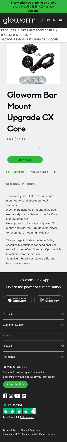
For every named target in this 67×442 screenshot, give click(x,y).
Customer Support (13, 324)
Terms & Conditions (30, 430)
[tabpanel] (33, 230)
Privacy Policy (9, 430)
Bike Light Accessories (37, 30)
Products (8, 30)
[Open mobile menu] (60, 20)
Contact (7, 346)
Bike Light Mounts (14, 35)
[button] (55, 49)
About (6, 335)
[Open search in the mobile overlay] (42, 20)
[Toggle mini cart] (48, 20)
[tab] (15, 172)
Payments (9, 356)
